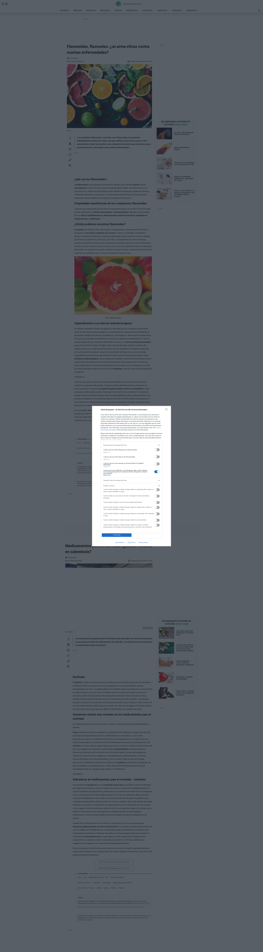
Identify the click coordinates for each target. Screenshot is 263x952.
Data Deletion (119, 542)
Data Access (131, 542)
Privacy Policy (143, 542)
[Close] (167, 410)
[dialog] (131, 476)
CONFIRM (117, 535)
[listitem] (131, 445)
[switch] (157, 449)
